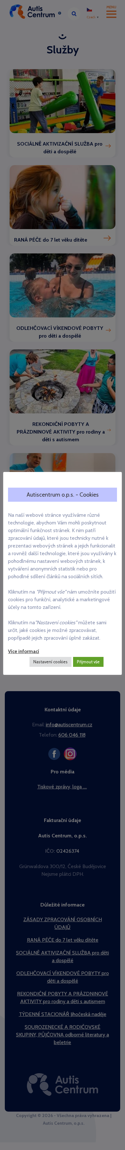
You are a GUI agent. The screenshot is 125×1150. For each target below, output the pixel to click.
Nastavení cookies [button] (50, 661)
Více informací (23, 651)
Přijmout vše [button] (88, 661)
